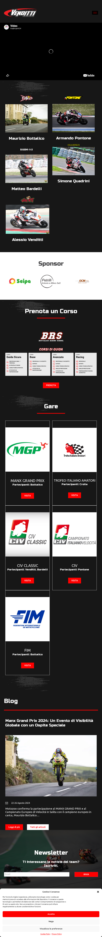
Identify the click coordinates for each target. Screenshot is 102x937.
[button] (98, 891)
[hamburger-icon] (95, 13)
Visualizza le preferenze (51, 929)
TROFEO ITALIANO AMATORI (74, 480)
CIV (74, 565)
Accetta (51, 914)
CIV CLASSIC (27, 565)
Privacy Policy (57, 934)
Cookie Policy (45, 934)
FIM (27, 650)
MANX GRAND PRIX (27, 480)
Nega (51, 921)
